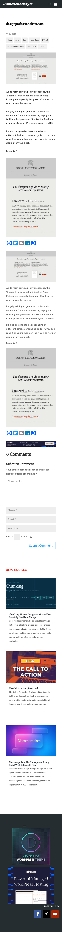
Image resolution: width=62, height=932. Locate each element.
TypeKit (42, 46)
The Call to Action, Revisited (23, 688)
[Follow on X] (46, 914)
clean (10, 40)
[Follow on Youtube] (55, 914)
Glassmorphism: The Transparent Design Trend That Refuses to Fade (29, 764)
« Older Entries (16, 800)
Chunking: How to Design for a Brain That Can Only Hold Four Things (30, 616)
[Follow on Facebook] (37, 914)
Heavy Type (34, 40)
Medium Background (16, 46)
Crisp (17, 40)
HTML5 (45, 40)
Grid (24, 40)
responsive (32, 46)
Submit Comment (41, 545)
